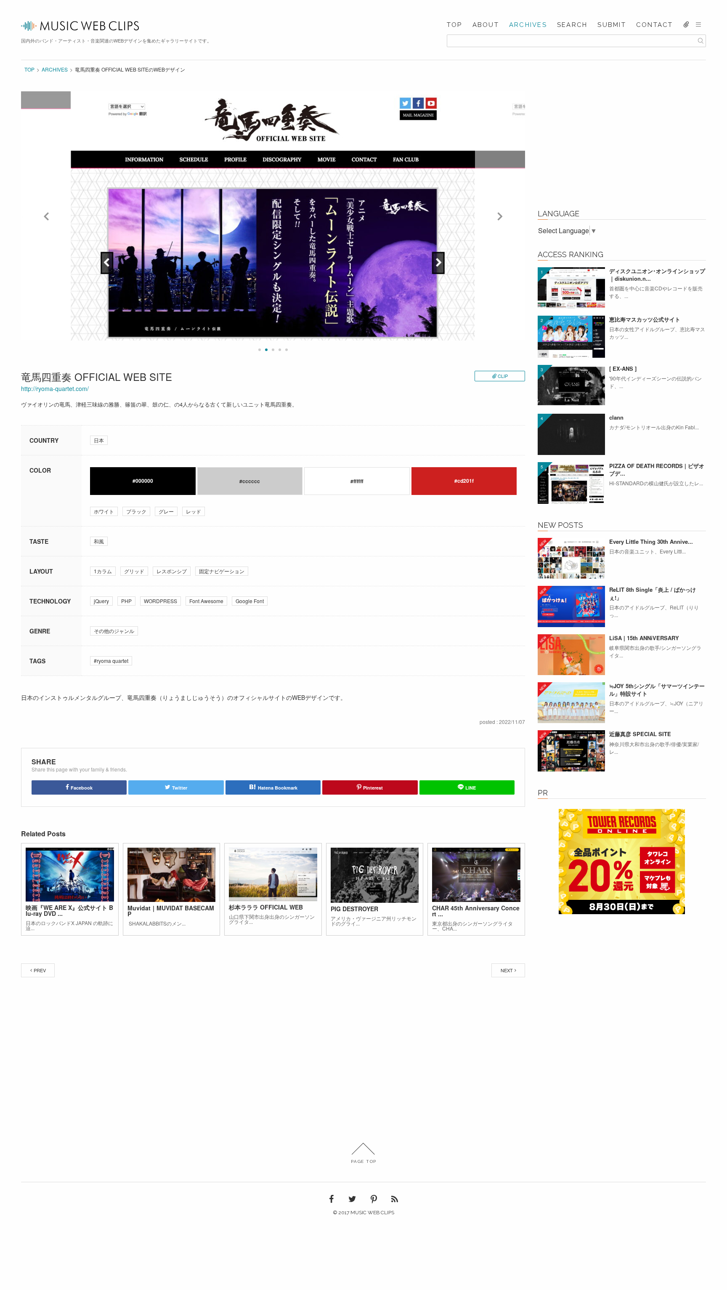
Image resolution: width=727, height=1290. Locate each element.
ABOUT (485, 25)
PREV (40, 970)
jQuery (101, 600)
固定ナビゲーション (221, 571)
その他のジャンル (114, 630)
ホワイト (104, 511)
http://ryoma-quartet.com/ (55, 388)
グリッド (134, 571)
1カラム (103, 571)
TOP (454, 25)
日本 (99, 440)
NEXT (507, 970)
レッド (193, 511)
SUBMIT (611, 25)
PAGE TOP (364, 1161)
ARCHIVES (528, 25)
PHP (126, 600)
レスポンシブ (172, 571)
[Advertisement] (622, 144)
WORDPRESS (160, 600)
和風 (99, 541)
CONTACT (654, 25)
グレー (166, 511)
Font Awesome (206, 600)
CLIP (503, 375)
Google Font (250, 600)
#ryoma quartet (111, 660)
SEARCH (572, 25)
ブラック (136, 511)
